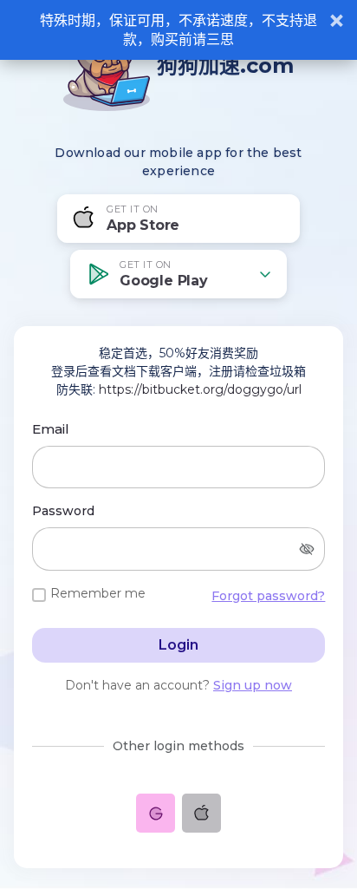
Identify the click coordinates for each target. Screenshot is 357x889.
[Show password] (307, 549)
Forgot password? (268, 596)
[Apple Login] (201, 813)
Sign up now (252, 685)
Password (63, 511)
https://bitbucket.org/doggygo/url (200, 389)
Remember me (98, 593)
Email (50, 429)
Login (178, 645)
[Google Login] (155, 813)
